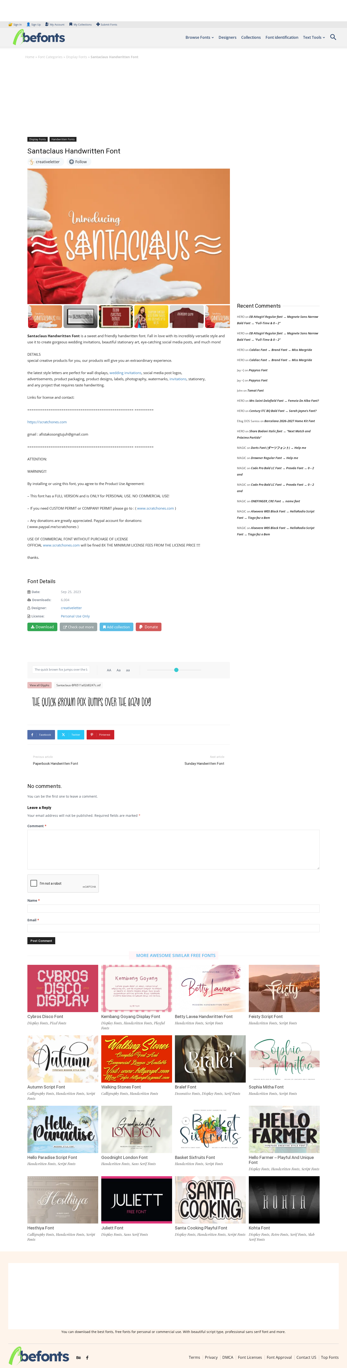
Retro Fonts (279, 1234)
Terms (194, 1357)
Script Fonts (214, 1023)
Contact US (306, 1357)
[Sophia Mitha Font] (284, 1059)
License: (37, 616)
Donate (151, 626)
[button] (333, 38)
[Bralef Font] (210, 1059)
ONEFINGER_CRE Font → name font (275, 501)
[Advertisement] (173, 98)
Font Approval (279, 1357)
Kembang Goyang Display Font (130, 1016)
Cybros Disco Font (45, 1016)
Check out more (81, 627)
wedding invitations (125, 372)
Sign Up (33, 24)
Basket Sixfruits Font (195, 1157)
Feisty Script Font (266, 1016)
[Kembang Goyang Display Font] (136, 988)
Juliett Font (112, 1227)
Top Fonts (330, 1357)
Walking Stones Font (121, 1086)
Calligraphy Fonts (40, 1093)
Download (45, 626)
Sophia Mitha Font (266, 1086)
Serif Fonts (232, 1093)
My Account (57, 24)
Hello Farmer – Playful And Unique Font (281, 1160)
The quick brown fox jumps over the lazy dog (91, 702)
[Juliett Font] (136, 1200)
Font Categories (50, 57)
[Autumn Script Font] (62, 1059)
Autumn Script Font (46, 1086)
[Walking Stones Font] (136, 1059)
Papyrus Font (258, 370)
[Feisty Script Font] (284, 988)
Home (29, 57)
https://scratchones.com (47, 422)
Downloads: (41, 600)
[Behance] (78, 1358)
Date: (36, 592)
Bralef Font (185, 1086)
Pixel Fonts (58, 1023)
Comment (37, 826)
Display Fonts (76, 57)
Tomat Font (255, 390)
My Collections (83, 24)
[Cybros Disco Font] (62, 988)
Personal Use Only (75, 616)
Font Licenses (250, 1357)
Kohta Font (259, 1227)
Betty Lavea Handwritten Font (204, 1016)
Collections (251, 37)
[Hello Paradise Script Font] (62, 1129)
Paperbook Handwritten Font (55, 763)
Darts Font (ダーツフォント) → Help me (278, 448)
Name (33, 900)
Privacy (211, 1357)
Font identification (282, 37)
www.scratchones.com (155, 508)
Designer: (39, 608)
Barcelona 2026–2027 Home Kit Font (289, 421)
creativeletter (71, 608)
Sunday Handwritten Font (204, 763)
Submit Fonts (109, 24)
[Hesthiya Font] (62, 1200)
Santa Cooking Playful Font (201, 1227)
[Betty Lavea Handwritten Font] (210, 988)
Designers (228, 37)
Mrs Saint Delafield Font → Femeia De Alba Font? (284, 400)
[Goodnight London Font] (136, 1129)
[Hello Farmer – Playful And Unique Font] (284, 1129)
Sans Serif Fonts (143, 1163)
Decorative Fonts (187, 1093)
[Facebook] (87, 1358)
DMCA (227, 1357)
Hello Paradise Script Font (52, 1157)
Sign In (15, 24)
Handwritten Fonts (63, 139)
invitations (177, 378)
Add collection (118, 627)
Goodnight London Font (124, 1157)
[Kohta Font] (284, 1200)
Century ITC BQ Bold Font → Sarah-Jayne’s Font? (283, 411)
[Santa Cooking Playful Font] (210, 1200)
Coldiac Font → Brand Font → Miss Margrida (280, 350)
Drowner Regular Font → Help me (274, 458)
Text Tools (312, 37)
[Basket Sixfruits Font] (210, 1129)
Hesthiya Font (40, 1227)
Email (33, 920)
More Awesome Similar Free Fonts (176, 955)
